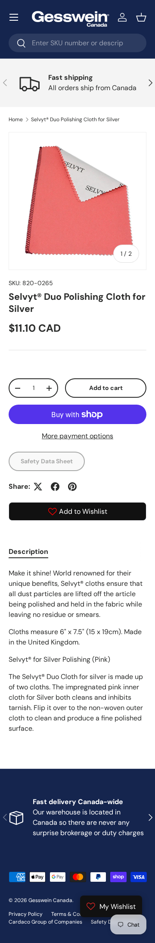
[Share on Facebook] (55, 486)
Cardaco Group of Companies (45, 921)
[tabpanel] (77, 651)
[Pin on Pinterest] (72, 486)
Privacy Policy (26, 914)
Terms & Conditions (75, 914)
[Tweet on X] (37, 486)
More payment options (77, 435)
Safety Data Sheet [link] (47, 461)
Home (16, 119)
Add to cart (106, 388)
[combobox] (77, 43)
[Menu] (13, 17)
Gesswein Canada (50, 900)
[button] (141, 17)
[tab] (28, 551)
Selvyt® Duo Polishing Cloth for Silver (75, 119)
